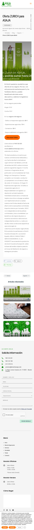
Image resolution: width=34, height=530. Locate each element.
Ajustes (19, 527)
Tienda (6, 453)
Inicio (6, 442)
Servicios (7, 447)
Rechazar (12, 527)
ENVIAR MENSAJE (26, 421)
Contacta (7, 455)
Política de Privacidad (26, 409)
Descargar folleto (12, 137)
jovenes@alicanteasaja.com (13, 367)
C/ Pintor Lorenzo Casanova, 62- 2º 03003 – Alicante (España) (18, 370)
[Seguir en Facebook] (4, 510)
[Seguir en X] (10, 510)
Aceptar (4, 527)
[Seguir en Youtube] (13, 510)
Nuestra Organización (10, 445)
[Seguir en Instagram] (7, 510)
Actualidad (7, 450)
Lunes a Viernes (10, 465)
